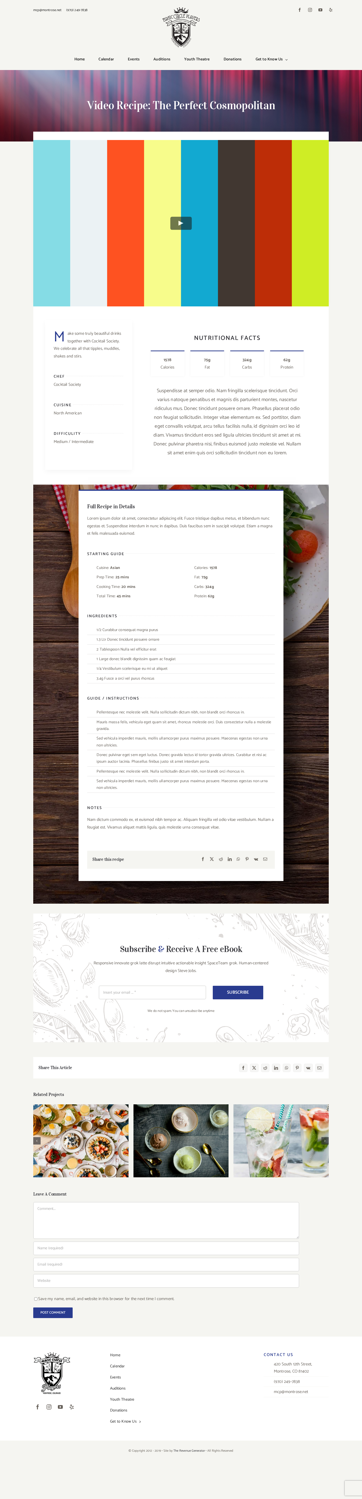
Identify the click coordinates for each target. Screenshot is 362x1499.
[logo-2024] (181, 7)
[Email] (265, 859)
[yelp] (331, 10)
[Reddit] (220, 859)
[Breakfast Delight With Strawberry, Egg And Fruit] (81, 1140)
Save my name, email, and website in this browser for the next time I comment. (106, 1298)
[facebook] (300, 10)
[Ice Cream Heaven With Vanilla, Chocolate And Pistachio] (181, 1140)
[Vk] (256, 859)
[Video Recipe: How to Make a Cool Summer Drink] (281, 1140)
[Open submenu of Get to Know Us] (287, 60)
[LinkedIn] (229, 859)
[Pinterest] (247, 859)
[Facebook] (202, 859)
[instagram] (310, 10)
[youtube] (320, 10)
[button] (37, 1141)
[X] (211, 859)
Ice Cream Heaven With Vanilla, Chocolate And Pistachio (181, 1134)
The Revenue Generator (189, 1450)
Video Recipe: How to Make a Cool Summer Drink (281, 1134)
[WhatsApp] (238, 859)
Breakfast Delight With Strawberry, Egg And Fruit (81, 1134)
